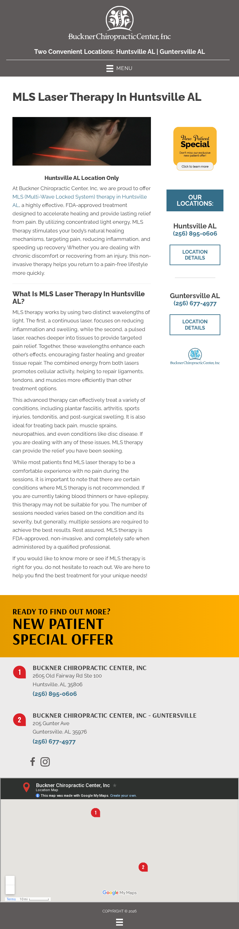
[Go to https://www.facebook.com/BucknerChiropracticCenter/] (32, 762)
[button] (190, 620)
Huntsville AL (135, 51)
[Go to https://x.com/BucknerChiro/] (45, 762)
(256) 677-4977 (195, 303)
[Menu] (119, 922)
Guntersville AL (182, 51)
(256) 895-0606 (195, 233)
